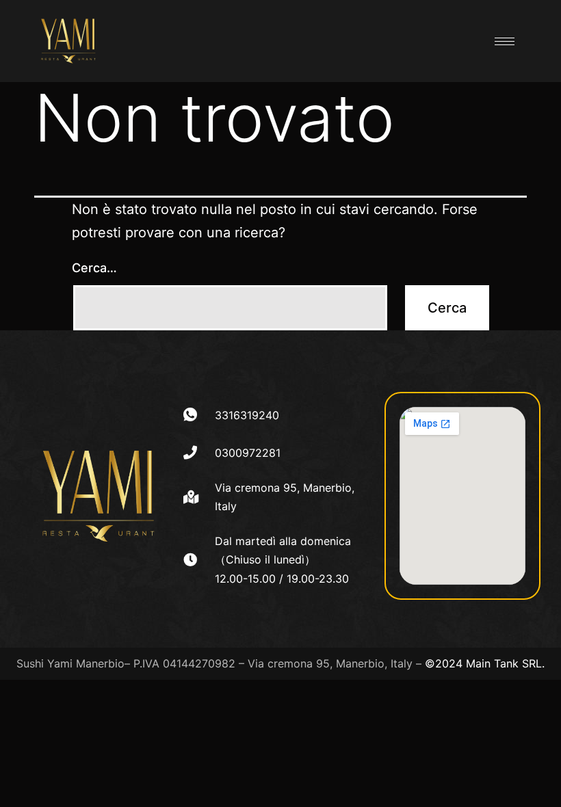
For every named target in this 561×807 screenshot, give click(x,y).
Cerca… (94, 268)
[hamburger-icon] (504, 41)
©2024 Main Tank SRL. (485, 663)
